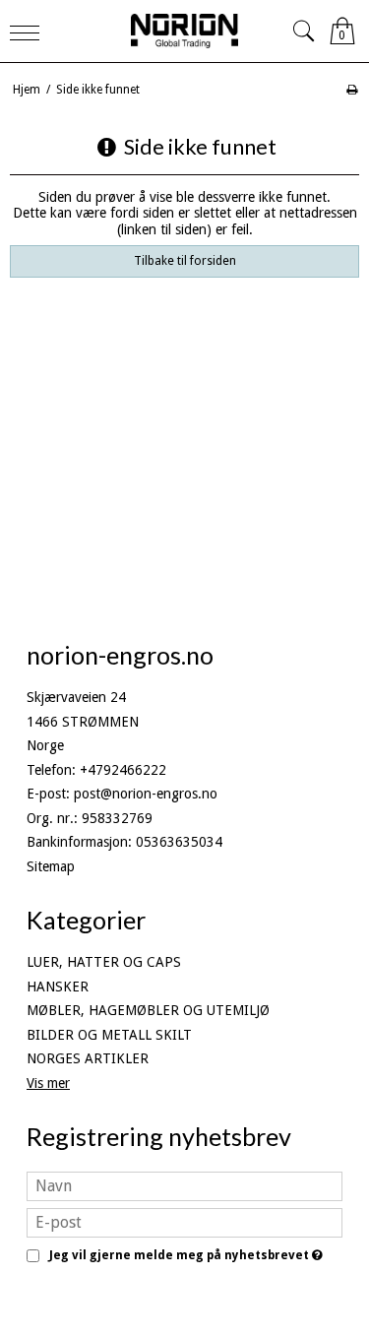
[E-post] (184, 1222)
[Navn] (184, 1185)
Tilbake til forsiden (185, 261)
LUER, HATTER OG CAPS (104, 962)
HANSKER (58, 986)
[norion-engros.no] (185, 31)
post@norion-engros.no (145, 793)
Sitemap (51, 866)
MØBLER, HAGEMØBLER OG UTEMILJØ (148, 1010)
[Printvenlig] (351, 89)
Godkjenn (185, 1289)
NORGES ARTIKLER (88, 1058)
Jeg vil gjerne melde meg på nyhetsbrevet (183, 1255)
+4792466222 (123, 770)
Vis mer (48, 1083)
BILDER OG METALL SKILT (109, 1035)
